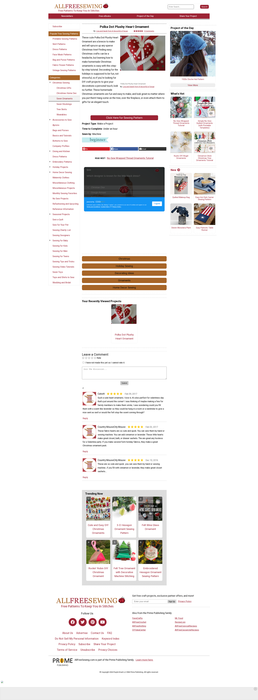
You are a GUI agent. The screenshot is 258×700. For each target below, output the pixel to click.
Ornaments (124, 280)
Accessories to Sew (62, 120)
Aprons (56, 125)
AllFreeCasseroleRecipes (187, 630)
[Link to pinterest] (93, 622)
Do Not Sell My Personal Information (76, 638)
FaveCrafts (137, 618)
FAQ (109, 633)
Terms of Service (67, 649)
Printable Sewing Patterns (65, 39)
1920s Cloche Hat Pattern (193, 79)
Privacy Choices (107, 649)
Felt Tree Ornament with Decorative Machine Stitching (124, 572)
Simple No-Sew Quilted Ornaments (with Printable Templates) (204, 124)
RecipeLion (180, 622)
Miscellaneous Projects (64, 188)
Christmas (124, 258)
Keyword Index (110, 638)
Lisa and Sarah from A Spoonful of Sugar (112, 31)
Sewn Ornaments (65, 98)
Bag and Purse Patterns (64, 60)
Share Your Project (105, 644)
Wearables (62, 114)
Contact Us (97, 633)
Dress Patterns (60, 49)
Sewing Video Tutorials (63, 267)
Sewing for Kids (60, 246)
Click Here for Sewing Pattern (124, 117)
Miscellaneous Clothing (64, 183)
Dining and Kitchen (61, 151)
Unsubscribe (87, 649)
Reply (85, 418)
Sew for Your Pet (60, 225)
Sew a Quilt (58, 219)
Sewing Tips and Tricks (63, 261)
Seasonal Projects (61, 214)
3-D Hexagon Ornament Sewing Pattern (124, 529)
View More (193, 85)
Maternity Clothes (61, 177)
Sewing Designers (61, 235)
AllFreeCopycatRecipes (186, 626)
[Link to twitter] (83, 622)
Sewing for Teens (61, 256)
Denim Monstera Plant (181, 228)
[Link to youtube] (102, 622)
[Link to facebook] (73, 622)
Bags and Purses (61, 130)
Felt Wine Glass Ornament (150, 527)
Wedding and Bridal (62, 282)
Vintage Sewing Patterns (64, 70)
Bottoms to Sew (60, 141)
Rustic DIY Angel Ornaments (181, 157)
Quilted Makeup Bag (181, 197)
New (173, 170)
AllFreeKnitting (139, 626)
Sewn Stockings (64, 104)
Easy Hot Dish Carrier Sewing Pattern (205, 198)
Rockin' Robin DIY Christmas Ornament (98, 572)
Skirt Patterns (59, 44)
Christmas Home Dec (67, 93)
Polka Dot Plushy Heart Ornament (124, 336)
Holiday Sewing (124, 266)
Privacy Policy (66, 644)
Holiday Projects (60, 167)
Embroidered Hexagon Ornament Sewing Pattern (150, 572)
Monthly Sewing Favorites (65, 193)
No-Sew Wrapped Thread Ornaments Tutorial (130, 158)
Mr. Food (179, 618)
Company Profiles (61, 146)
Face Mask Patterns (62, 54)
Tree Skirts (62, 109)
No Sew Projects (60, 198)
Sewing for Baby (60, 240)
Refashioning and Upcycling (65, 204)
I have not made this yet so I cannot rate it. (105, 362)
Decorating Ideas (124, 273)
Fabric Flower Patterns (63, 65)
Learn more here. (144, 660)
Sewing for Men (60, 251)
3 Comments (149, 31)
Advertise (82, 633)
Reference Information (63, 209)
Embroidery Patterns (62, 162)
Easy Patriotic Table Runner (204, 229)
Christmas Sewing (61, 82)
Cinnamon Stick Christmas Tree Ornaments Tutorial (204, 158)
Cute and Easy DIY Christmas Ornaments (98, 529)
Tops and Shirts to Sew (63, 277)
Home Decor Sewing (62, 172)
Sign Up (172, 602)
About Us (67, 633)
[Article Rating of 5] (138, 31)
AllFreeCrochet (139, 622)
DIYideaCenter (139, 630)
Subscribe (57, 26)
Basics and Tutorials (62, 135)
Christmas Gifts (64, 88)
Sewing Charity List (62, 230)
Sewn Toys (58, 272)
